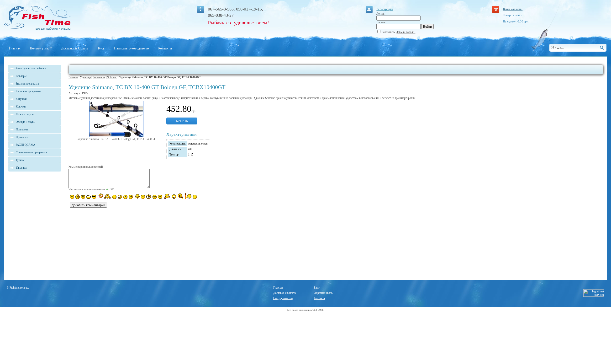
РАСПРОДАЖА (25, 144)
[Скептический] (194, 196)
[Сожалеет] (174, 196)
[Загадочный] (130, 196)
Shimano (112, 77)
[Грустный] (83, 196)
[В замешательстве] (125, 196)
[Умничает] (149, 196)
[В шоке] (88, 196)
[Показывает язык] (143, 196)
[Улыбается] (77, 196)
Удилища (85, 77)
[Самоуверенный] (94, 196)
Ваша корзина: (512, 9)
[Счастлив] (114, 196)
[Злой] (137, 196)
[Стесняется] (100, 196)
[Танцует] (107, 196)
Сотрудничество (283, 298)
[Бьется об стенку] (188, 196)
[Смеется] (72, 196)
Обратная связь (323, 293)
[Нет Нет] (181, 196)
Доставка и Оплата (74, 48)
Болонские (99, 77)
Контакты (165, 48)
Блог (101, 48)
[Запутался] (154, 196)
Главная (14, 48)
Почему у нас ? (41, 48)
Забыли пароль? (405, 32)
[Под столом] (119, 196)
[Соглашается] (160, 196)
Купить (182, 121)
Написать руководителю (131, 48)
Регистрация (384, 9)
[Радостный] (166, 196)
